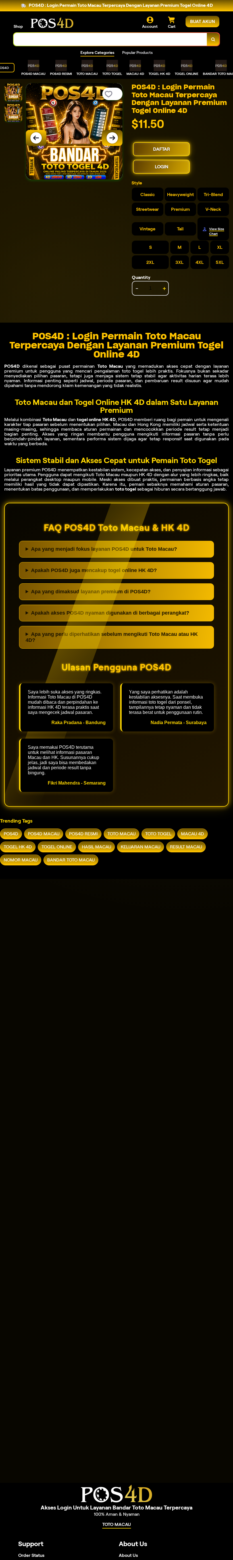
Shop (18, 26)
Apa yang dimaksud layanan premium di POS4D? (91, 591)
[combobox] (110, 39)
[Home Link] (52, 22)
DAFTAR (161, 149)
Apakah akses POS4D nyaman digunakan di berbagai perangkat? (110, 613)
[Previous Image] (36, 138)
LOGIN (161, 166)
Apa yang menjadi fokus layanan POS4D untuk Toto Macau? (104, 549)
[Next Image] (112, 138)
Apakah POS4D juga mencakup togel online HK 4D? (94, 570)
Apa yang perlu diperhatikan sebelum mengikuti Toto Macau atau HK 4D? (112, 637)
